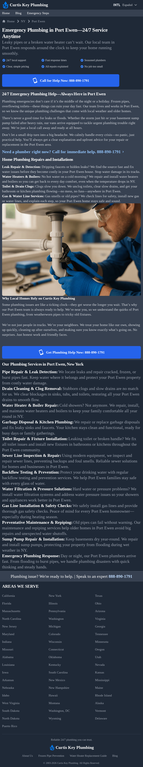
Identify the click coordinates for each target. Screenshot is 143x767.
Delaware (101, 718)
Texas (98, 595)
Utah (98, 657)
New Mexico (57, 680)
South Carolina (58, 672)
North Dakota (10, 718)
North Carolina (11, 618)
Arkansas (8, 680)
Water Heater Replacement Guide (88, 755)
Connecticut (56, 649)
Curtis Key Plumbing (67, 763)
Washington (56, 618)
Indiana (7, 641)
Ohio (98, 603)
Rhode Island (103, 695)
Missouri (7, 649)
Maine (99, 687)
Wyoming (55, 718)
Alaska (99, 703)
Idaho (5, 695)
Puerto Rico (9, 726)
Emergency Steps (38, 13)
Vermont (100, 710)
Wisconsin (55, 641)
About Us (27, 755)
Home (6, 13)
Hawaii (53, 695)
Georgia (100, 626)
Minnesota (101, 641)
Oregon (99, 649)
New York (55, 595)
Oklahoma (55, 657)
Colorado (54, 634)
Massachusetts (11, 611)
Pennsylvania (57, 611)
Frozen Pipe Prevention (51, 755)
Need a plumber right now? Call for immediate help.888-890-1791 (61, 151)
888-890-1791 (120, 576)
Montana (54, 703)
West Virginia (11, 703)
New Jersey (9, 626)
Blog (18, 13)
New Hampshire (59, 687)
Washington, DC (59, 710)
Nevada (100, 664)
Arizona (100, 611)
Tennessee (101, 634)
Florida (6, 603)
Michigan (55, 626)
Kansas (99, 672)
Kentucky (55, 664)
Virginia (100, 618)
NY (23, 21)
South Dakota (10, 710)
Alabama (7, 657)
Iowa (5, 672)
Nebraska (8, 687)
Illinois (53, 603)
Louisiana (8, 664)
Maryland (8, 634)
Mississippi (102, 680)
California (8, 595)
